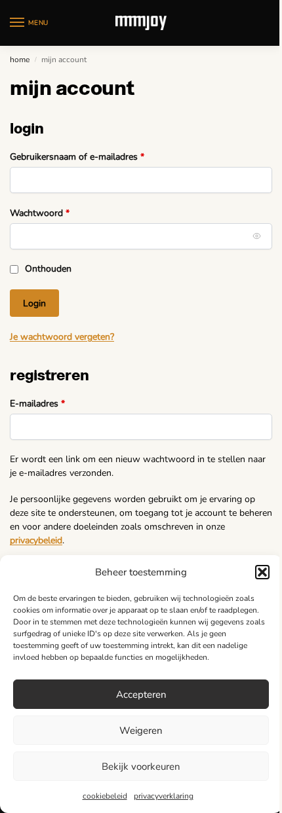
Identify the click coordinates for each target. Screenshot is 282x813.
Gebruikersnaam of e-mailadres (91, 156)
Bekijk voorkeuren (141, 766)
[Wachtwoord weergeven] (257, 236)
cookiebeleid (105, 796)
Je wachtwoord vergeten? (62, 337)
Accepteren (141, 694)
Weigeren (141, 730)
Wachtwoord (53, 212)
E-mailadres (51, 403)
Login (34, 303)
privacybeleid (36, 540)
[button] (262, 572)
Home (20, 59)
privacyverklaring (163, 796)
